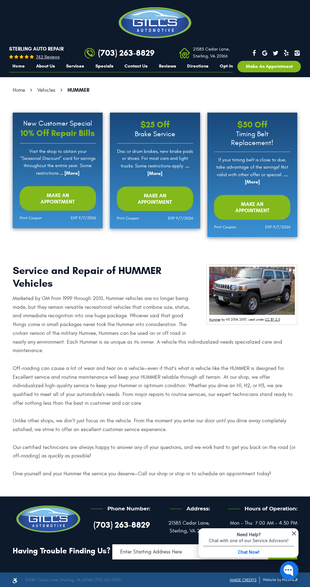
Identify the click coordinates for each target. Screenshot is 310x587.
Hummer (215, 320)
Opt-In (226, 66)
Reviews (167, 66)
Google (265, 53)
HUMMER (78, 90)
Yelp (286, 53)
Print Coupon (31, 218)
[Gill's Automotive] (155, 22)
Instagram (297, 53)
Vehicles (46, 90)
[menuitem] (18, 66)
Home (18, 66)
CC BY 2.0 (272, 320)
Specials (104, 66)
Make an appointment (269, 66)
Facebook (254, 53)
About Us (45, 66)
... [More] (68, 173)
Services (75, 66)
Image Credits (243, 580)
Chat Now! (248, 552)
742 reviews (48, 57)
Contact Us (136, 66)
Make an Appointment (58, 198)
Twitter (275, 53)
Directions (198, 66)
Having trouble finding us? (61, 551)
